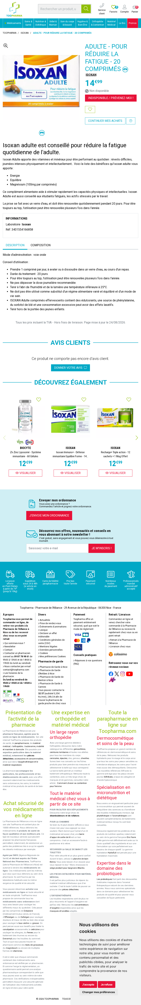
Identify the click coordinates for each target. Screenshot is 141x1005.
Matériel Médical (111, 23)
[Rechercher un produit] (86, 9)
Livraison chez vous (120, 646)
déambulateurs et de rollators (64, 816)
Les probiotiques (104, 879)
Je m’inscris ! (102, 548)
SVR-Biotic (108, 777)
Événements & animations (52, 626)
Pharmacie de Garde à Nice (53, 667)
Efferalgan (9, 917)
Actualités (44, 620)
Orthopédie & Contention (97, 23)
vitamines (17, 951)
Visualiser (27, 473)
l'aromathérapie (119, 816)
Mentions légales (48, 646)
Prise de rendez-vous (50, 623)
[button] (136, 438)
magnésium (12, 948)
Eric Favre (131, 837)
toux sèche (24, 923)
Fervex (30, 932)
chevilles (85, 758)
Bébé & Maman (53, 23)
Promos (133, 23)
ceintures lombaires (59, 752)
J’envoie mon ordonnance (49, 515)
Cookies (43, 653)
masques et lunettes (59, 911)
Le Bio (122, 23)
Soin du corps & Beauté (67, 23)
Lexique (43, 630)
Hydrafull (112, 853)
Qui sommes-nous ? (14, 643)
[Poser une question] (130, 120)
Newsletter (9, 646)
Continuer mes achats (105, 121)
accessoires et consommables (29, 759)
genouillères (79, 749)
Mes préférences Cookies (52, 656)
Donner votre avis (69, 367)
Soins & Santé (28, 23)
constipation (8, 929)
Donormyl (7, 938)
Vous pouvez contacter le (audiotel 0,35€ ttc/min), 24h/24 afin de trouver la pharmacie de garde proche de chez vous (52, 697)
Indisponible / (110, 98)
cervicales (54, 758)
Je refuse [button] (106, 984)
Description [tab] (15, 245)
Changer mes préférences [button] (98, 992)
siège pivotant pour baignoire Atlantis (67, 868)
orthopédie (18, 746)
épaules (63, 758)
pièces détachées (70, 889)
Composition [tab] (40, 245)
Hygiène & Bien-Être (82, 23)
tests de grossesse (34, 945)
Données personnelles (51, 650)
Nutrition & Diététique (40, 23)
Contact (8, 650)
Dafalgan (25, 917)
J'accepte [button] (88, 984)
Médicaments (13, 23)
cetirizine (35, 929)
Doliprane (28, 911)
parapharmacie (22, 743)
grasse (35, 923)
